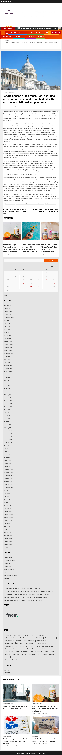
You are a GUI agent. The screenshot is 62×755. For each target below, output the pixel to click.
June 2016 (7, 523)
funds (22, 203)
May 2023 (7, 386)
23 (54, 283)
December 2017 (8, 478)
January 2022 (8, 431)
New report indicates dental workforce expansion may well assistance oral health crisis (15, 210)
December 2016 (8, 514)
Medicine (13, 657)
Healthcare (7, 654)
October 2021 (8, 440)
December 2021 (8, 434)
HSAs (26, 203)
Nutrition (30, 657)
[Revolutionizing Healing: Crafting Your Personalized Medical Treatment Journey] (16, 725)
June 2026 (7, 308)
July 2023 (7, 380)
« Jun (5, 295)
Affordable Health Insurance (26, 638)
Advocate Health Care (28, 635)
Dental (17, 651)
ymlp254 (6, 670)
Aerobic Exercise (41, 635)
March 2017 (7, 505)
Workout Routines (16, 659)
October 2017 (8, 484)
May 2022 (7, 419)
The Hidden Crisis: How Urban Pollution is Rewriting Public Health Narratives (25, 597)
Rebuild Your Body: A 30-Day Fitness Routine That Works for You (38, 28)
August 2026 (7, 305)
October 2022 (8, 407)
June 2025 (7, 326)
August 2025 (7, 320)
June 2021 (7, 452)
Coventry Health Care (42, 648)
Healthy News (7, 36)
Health (52, 651)
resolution (41, 203)
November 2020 (8, 472)
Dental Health (19, 36)
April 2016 (7, 529)
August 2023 (7, 377)
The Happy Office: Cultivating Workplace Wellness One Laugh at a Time (24, 600)
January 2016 (8, 538)
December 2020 (8, 469)
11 (15, 280)
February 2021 (8, 463)
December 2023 (8, 365)
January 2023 (8, 398)
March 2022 (7, 425)
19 (23, 283)
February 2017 (8, 508)
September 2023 (9, 374)
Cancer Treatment (42, 643)
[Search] (47, 32)
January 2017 (8, 511)
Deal (14, 203)
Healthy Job (30, 36)
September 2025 (9, 317)
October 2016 (8, 520)
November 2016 (8, 517)
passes (36, 203)
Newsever (33, 753)
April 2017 (7, 502)
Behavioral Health (9, 643)
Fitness (46, 651)
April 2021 (7, 458)
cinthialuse (7, 672)
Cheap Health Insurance (11, 646)
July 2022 (7, 413)
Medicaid (51, 654)
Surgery (46, 657)
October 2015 (8, 547)
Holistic (45, 654)
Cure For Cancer (9, 651)
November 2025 (8, 311)
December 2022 (8, 401)
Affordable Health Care (11, 638)
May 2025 (7, 329)
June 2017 (7, 496)
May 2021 (7, 455)
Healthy (24, 654)
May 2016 (7, 526)
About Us (41, 36)
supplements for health (17, 32)
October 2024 (8, 350)
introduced (40, 111)
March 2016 (7, 532)
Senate (46, 203)
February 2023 (8, 395)
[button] (6, 33)
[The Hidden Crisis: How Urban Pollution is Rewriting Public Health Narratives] (45, 725)
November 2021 (8, 437)
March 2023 (7, 392)
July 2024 (7, 359)
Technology (7, 578)
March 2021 (7, 461)
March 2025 (7, 335)
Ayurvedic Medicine (29, 640)
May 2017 (7, 499)
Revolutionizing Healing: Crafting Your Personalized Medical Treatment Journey (26, 594)
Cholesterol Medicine (47, 646)
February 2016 (8, 535)
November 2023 (8, 368)
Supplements (53, 203)
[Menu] (6, 33)
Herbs (39, 654)
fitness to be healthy (35, 32)
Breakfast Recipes (30, 643)
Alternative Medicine (50, 638)
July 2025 (7, 323)
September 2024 (9, 353)
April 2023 (7, 389)
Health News (16, 654)
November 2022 (8, 404)
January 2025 (8, 341)
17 (8, 283)
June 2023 (7, 383)
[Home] (3, 33)
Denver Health (25, 651)
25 (15, 287)
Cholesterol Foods (35, 646)
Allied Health (39, 638)
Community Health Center (11, 648)
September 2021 (9, 443)
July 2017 (7, 493)
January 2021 (8, 466)
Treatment (53, 657)
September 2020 (9, 475)
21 (38, 283)
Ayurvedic (18, 640)
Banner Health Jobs (41, 640)
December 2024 (8, 344)
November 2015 (8, 544)
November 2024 (8, 347)
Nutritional (31, 203)
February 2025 (8, 338)
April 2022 (7, 422)
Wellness (7, 659)
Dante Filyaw (7, 106)
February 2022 (8, 428)
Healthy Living (31, 654)
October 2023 (8, 371)
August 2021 (7, 446)
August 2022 (7, 410)
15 (46, 280)
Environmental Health (36, 651)
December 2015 (8, 541)
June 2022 (7, 416)
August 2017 (7, 490)
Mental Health (22, 657)
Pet (5, 572)
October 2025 (8, 314)
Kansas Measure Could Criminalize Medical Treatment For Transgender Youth (46, 209)
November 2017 (8, 481)
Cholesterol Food (24, 646)
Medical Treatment (9, 569)
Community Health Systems (28, 648)
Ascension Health (9, 640)
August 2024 (7, 356)
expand (18, 203)
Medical (7, 657)
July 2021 (7, 449)
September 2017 (9, 487)
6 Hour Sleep (8, 635)
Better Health (19, 643)
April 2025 (7, 332)
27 (31, 287)
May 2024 (7, 362)
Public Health (38, 657)
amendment (9, 203)
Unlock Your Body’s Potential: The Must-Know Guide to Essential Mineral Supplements (28, 591)
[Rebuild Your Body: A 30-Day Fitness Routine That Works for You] (16, 693)
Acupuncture (17, 635)
